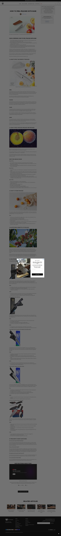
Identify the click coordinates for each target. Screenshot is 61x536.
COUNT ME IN (37, 274)
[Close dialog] (43, 259)
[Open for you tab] (59, 534)
